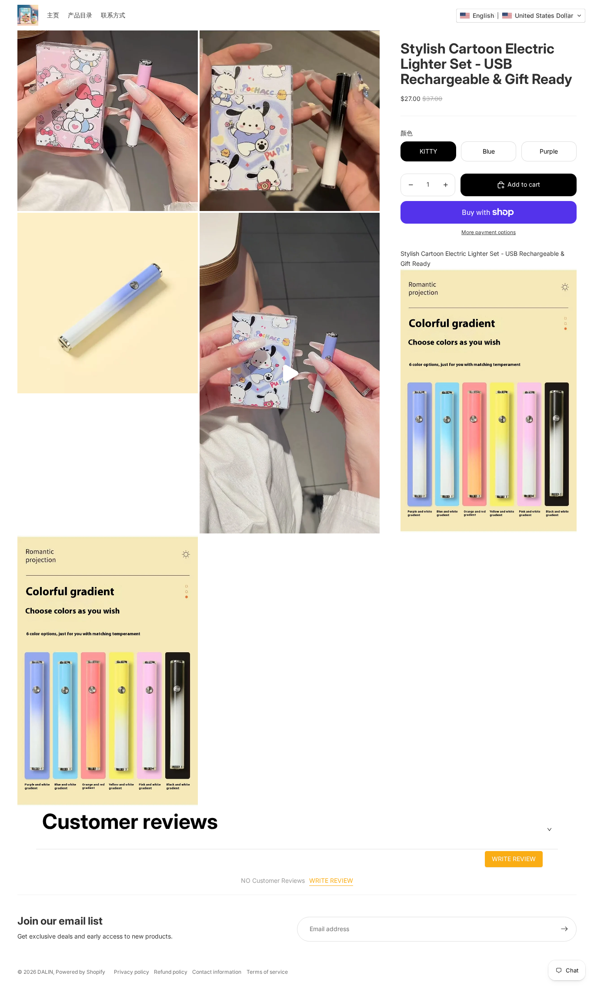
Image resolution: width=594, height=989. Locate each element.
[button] (520, 16)
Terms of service (267, 972)
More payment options (488, 233)
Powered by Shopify (80, 972)
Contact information (216, 972)
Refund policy (170, 972)
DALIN (45, 972)
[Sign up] (564, 929)
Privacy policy (131, 972)
